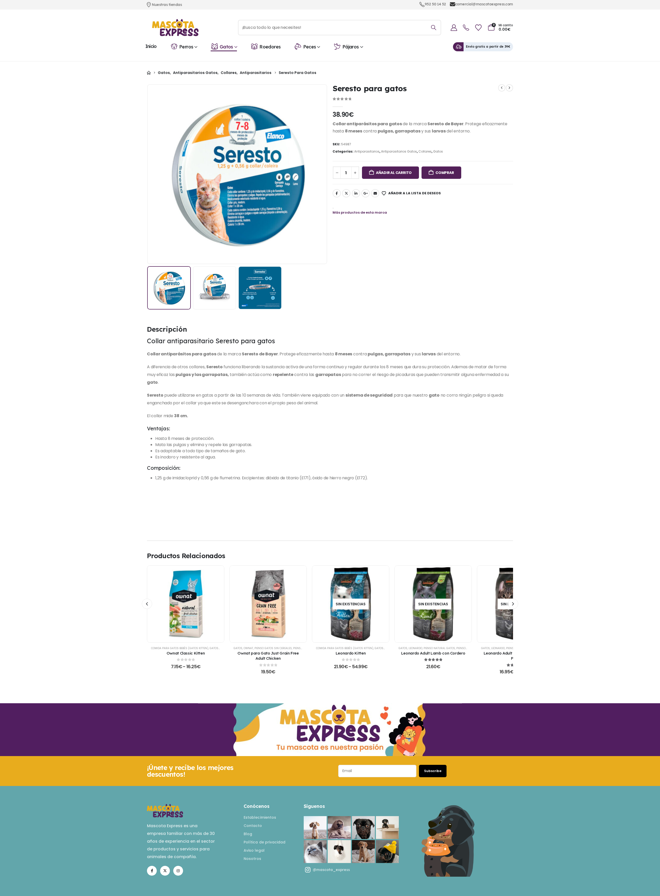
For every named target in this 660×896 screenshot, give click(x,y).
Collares (425, 151)
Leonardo (415, 648)
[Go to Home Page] (149, 73)
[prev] (501, 87)
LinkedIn (356, 193)
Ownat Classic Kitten (186, 653)
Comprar (444, 172)
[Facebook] (152, 871)
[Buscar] (433, 27)
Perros (186, 47)
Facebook (337, 193)
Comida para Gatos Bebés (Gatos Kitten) (179, 648)
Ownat (248, 648)
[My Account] (454, 27)
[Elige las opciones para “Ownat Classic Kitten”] (185, 604)
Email (375, 193)
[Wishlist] (478, 27)
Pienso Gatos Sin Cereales (273, 648)
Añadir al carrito (394, 172)
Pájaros (350, 47)
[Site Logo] (175, 27)
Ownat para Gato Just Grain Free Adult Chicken (268, 656)
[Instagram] (178, 871)
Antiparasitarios (367, 151)
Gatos (226, 47)
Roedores (269, 47)
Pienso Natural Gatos (439, 648)
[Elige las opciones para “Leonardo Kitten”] (350, 604)
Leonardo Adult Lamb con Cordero (433, 653)
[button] (154, 174)
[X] (165, 871)
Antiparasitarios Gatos (399, 151)
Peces (309, 47)
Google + (365, 193)
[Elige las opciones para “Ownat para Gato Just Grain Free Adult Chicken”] (268, 604)
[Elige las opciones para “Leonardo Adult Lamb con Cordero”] (433, 604)
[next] (509, 87)
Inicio (151, 46)
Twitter (346, 193)
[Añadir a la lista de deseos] (172, 604)
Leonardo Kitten (351, 653)
